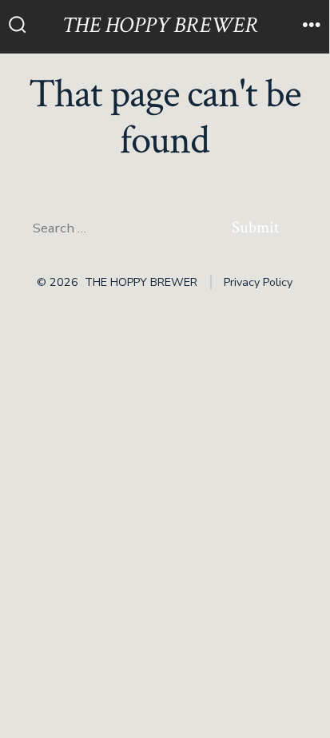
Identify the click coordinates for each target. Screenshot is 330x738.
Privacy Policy (258, 282)
